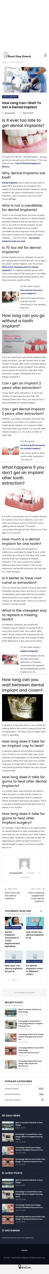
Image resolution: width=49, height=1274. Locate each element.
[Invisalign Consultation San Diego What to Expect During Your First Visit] (11, 1024)
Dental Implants (10, 97)
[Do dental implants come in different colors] (35, 956)
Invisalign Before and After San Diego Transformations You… (30, 1160)
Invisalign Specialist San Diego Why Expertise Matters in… (30, 1063)
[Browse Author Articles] (24, 863)
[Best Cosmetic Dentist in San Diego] (11, 1012)
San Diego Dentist (12, 1100)
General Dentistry (12, 1094)
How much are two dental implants (12, 895)
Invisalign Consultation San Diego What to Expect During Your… (30, 1023)
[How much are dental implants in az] (35, 923)
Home (24, 1250)
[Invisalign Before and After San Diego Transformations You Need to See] (11, 1051)
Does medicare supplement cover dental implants (36, 897)
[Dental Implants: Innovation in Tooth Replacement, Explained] (14, 923)
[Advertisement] (24, 25)
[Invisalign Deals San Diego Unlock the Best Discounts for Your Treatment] (11, 1037)
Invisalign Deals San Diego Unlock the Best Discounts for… (31, 1037)
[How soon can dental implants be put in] (14, 956)
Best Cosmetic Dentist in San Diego (29, 1010)
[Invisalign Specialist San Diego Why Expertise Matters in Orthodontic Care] (11, 1064)
